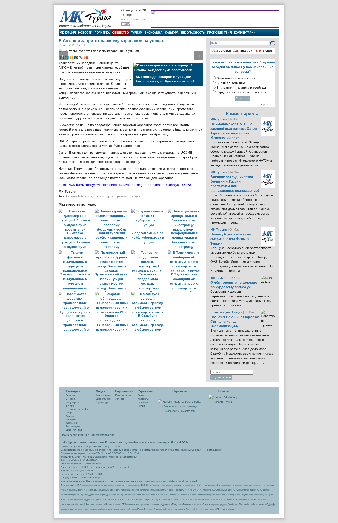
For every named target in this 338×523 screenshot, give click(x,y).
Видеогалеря (103, 398)
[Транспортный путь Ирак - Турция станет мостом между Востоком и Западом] (113, 252)
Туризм (136, 32)
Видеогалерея (74, 429)
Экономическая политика (236, 78)
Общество (120, 32)
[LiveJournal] (81, 58)
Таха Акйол (218, 278)
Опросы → (266, 104)
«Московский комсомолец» (149, 442)
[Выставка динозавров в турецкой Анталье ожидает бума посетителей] (77, 211)
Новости (85, 32)
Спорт (69, 412)
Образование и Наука (78, 409)
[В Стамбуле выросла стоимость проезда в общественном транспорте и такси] (149, 294)
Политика (102, 32)
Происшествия (219, 32)
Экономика (154, 32)
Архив (141, 405)
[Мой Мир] (76, 58)
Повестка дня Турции (226, 312)
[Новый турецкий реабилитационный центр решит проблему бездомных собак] (113, 211)
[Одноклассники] (71, 58)
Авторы (119, 398)
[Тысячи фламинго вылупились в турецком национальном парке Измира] (77, 252)
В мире (70, 405)
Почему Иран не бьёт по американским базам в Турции (230, 238)
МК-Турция (68, 32)
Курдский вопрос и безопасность (241, 92)
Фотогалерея (73, 426)
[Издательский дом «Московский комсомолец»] (179, 401)
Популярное (73, 402)
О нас (141, 395)
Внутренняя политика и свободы (241, 87)
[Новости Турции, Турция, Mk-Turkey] (223, 397)
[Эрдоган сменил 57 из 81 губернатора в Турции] (149, 211)
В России (71, 398)
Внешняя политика (231, 83)
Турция (135, 196)
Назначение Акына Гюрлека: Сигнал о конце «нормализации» (234, 321)
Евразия (70, 395)
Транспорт (122, 196)
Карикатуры (102, 402)
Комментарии (245, 32)
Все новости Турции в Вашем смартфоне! (88, 435)
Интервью (71, 419)
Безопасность (193, 32)
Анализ (70, 416)
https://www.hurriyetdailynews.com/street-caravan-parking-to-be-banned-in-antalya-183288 (125, 185)
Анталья (71, 196)
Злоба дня (71, 422)
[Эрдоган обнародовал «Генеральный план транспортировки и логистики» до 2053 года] (113, 294)
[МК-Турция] (87, 18)
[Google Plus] (86, 58)
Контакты (143, 398)
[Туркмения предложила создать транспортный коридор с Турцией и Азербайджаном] (149, 252)
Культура (172, 32)
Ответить (242, 98)
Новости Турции (104, 196)
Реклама (143, 402)
